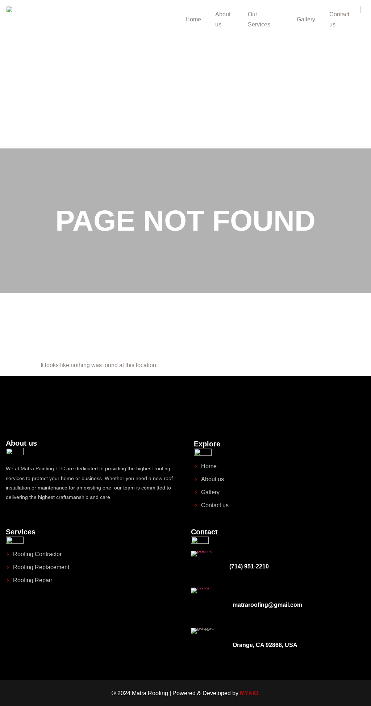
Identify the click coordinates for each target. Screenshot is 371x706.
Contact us (339, 19)
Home (193, 19)
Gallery (306, 19)
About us (222, 19)
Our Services (259, 19)
